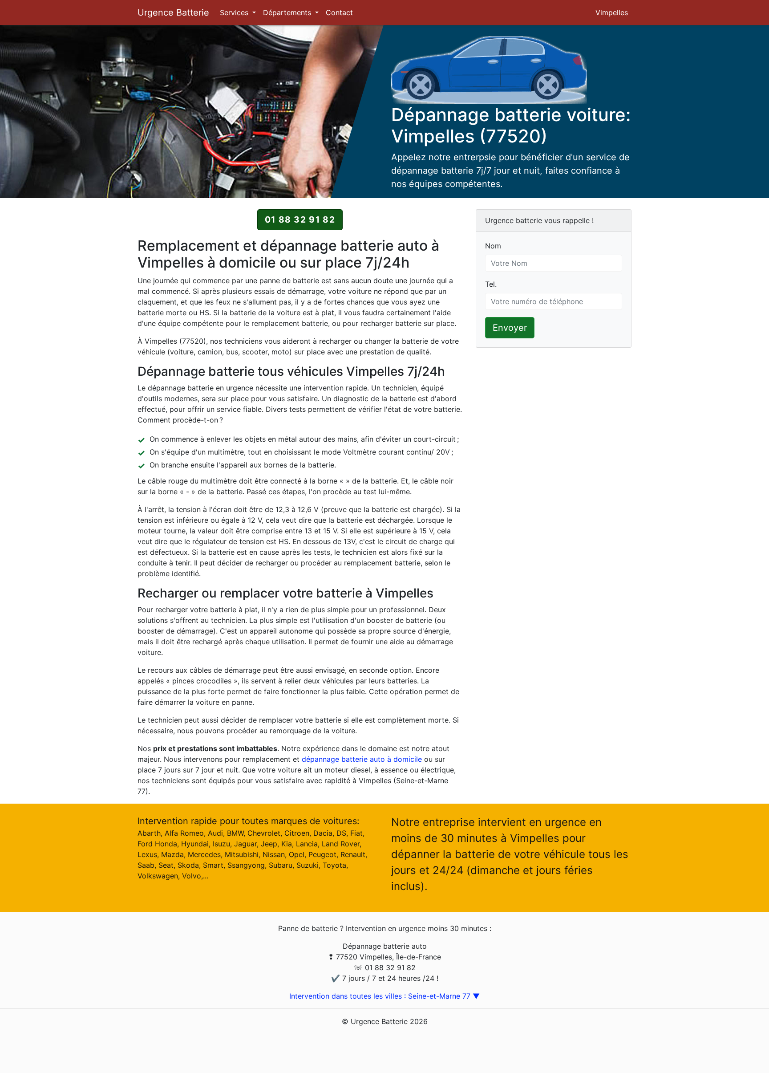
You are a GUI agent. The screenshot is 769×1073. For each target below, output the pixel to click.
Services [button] (235, 12)
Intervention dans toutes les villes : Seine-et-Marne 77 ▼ (384, 996)
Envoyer (510, 327)
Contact (339, 12)
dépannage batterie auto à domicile (362, 759)
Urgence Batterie (173, 12)
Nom (493, 245)
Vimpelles (611, 12)
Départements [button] (288, 12)
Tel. (491, 284)
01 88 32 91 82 (300, 219)
